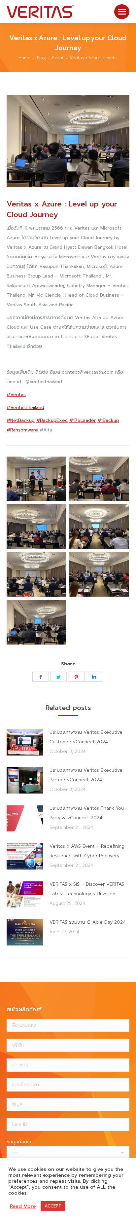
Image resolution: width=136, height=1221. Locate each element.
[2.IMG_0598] (99, 574)
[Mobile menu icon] (121, 11)
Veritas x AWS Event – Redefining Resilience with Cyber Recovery (87, 851)
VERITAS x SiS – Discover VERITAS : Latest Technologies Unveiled (88, 889)
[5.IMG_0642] (36, 526)
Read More (23, 1206)
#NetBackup (21, 420)
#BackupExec (52, 420)
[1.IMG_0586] (36, 622)
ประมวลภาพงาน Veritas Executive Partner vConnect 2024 (86, 775)
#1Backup (108, 420)
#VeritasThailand (25, 407)
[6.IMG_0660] (99, 479)
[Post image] (25, 742)
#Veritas (16, 394)
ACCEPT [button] (53, 1206)
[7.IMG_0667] (36, 479)
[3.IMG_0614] (36, 574)
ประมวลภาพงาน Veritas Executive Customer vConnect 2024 (86, 737)
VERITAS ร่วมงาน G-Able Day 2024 (88, 922)
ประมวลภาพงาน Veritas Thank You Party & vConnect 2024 (87, 813)
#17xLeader (82, 420)
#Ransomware (22, 429)
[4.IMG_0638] (99, 526)
